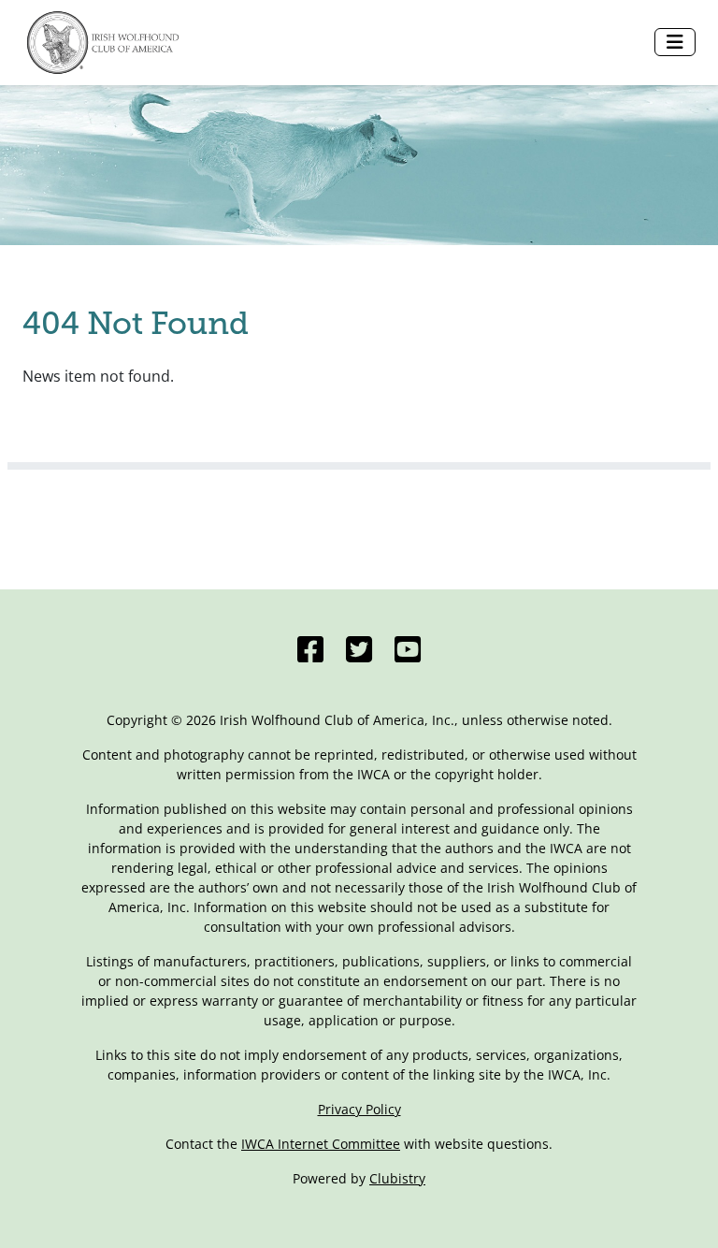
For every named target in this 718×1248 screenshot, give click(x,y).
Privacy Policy (359, 1109)
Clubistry (397, 1178)
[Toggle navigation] (675, 42)
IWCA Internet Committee (320, 1144)
